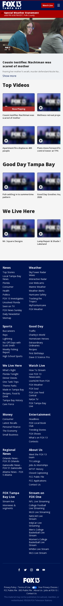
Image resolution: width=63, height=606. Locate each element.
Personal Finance (12, 426)
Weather (35, 268)
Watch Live (48, 5)
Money (7, 414)
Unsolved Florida (11, 302)
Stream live (8, 501)
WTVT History (36, 469)
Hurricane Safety (37, 294)
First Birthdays (36, 353)
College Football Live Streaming (37, 507)
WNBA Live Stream (39, 549)
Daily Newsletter (11, 314)
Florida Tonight (10, 374)
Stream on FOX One (36, 495)
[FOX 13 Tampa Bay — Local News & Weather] (12, 5)
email (43, 569)
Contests (33, 441)
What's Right (9, 370)
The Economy (10, 430)
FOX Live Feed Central (36, 394)
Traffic (32, 330)
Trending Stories (37, 429)
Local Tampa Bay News (12, 278)
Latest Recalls (10, 422)
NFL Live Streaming (39, 501)
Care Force (8, 404)
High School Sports (12, 356)
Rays (5, 334)
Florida (6, 282)
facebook (19, 569)
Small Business (10, 434)
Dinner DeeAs (10, 377)
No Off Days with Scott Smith (12, 344)
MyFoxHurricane (37, 305)
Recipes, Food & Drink (11, 395)
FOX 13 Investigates (13, 298)
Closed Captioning (38, 472)
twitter (25, 569)
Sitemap (7, 317)
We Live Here (12, 365)
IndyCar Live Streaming (35, 524)
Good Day (36, 326)
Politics (6, 294)
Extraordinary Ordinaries (36, 344)
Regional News (9, 452)
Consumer (8, 286)
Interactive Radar (38, 279)
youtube (37, 569)
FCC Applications (37, 480)
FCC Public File (36, 476)
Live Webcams (36, 282)
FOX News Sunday (12, 310)
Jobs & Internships (38, 465)
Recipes (33, 349)
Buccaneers (9, 330)
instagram (31, 569)
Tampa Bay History (13, 400)
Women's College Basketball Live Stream (38, 542)
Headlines (34, 419)
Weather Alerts (36, 290)
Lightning (7, 338)
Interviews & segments (9, 507)
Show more (9, 76)
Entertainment (40, 414)
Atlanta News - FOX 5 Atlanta (13, 473)
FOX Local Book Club (37, 424)
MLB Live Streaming (39, 512)
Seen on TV (9, 306)
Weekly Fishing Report (10, 351)
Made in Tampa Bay (13, 389)
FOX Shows (35, 433)
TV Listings (34, 461)
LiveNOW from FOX (39, 380)
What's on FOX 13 (38, 437)
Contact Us (35, 484)
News (7, 268)
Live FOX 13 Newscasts (35, 375)
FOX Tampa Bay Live (37, 405)
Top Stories (9, 272)
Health (6, 290)
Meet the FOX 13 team (38, 456)
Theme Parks (9, 385)
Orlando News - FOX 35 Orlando (11, 460)
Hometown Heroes (39, 338)
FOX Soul (33, 388)
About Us (35, 450)
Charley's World (37, 334)
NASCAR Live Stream (36, 517)
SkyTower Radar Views (37, 274)
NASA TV (33, 399)
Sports (7, 326)
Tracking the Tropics (35, 300)
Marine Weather (37, 286)
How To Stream (37, 370)
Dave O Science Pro (39, 357)
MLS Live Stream (38, 552)
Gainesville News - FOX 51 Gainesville (12, 467)
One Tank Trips (11, 381)
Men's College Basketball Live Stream (37, 532)
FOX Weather (36, 309)
